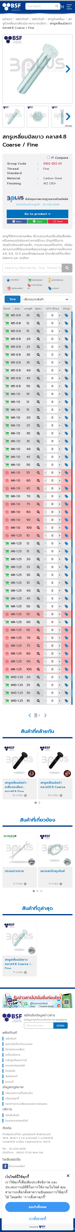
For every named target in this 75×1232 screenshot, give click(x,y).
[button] (36, 803)
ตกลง (60, 1025)
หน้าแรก (7, 19)
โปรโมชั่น (10, 1071)
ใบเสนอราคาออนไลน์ (16, 1121)
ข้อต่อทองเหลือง (15, 1049)
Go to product (36, 214)
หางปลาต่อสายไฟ (15, 1065)
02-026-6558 (50, 204)
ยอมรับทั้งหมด (37, 1207)
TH (61, 7)
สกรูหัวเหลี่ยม (56, 19)
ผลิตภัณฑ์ (22, 19)
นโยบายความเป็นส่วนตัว (19, 1093)
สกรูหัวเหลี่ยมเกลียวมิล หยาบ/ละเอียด (37, 21)
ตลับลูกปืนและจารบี (16, 1060)
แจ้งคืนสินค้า (12, 1115)
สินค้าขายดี (11, 1076)
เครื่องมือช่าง (12, 1055)
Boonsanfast (16, 1166)
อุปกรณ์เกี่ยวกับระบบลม (18, 1044)
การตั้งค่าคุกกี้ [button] (37, 1218)
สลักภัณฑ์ (38, 19)
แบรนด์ (9, 1082)
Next (66, 69)
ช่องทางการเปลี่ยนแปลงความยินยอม (26, 1104)
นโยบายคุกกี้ (12, 1098)
